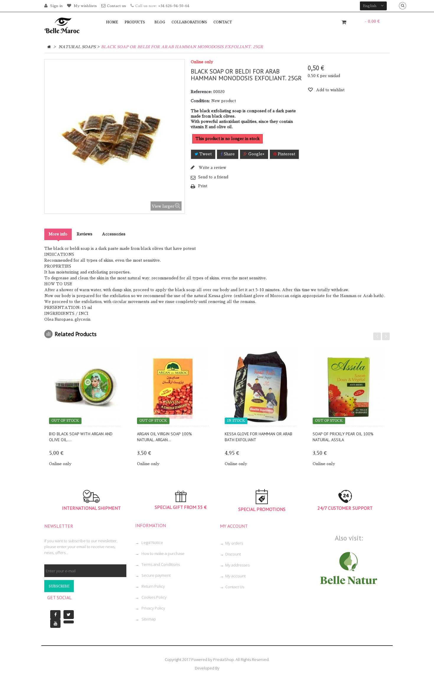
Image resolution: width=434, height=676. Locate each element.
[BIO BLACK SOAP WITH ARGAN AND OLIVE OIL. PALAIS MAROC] (85, 387)
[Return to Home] (49, 47)
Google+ (256, 154)
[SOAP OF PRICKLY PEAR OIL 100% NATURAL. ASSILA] (349, 387)
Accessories (113, 234)
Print (202, 186)
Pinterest (286, 154)
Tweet (205, 154)
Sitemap (148, 619)
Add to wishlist (330, 90)
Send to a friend (213, 177)
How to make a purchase (163, 553)
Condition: (200, 101)
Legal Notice (152, 542)
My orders (234, 543)
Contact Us (234, 586)
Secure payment (156, 575)
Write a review (212, 168)
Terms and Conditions (160, 564)
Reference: (201, 92)
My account (235, 576)
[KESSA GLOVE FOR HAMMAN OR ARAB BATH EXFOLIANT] (261, 387)
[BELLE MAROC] (70, 25)
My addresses (237, 565)
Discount (233, 554)
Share (229, 154)
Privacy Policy (153, 608)
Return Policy (153, 586)
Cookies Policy (154, 597)
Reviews (84, 234)
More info (58, 234)
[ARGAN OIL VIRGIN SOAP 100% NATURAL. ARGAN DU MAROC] (173, 387)
